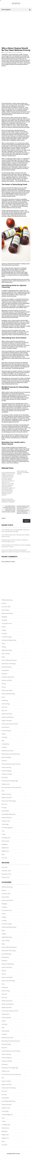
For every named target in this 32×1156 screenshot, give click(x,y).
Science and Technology (9, 801)
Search (4, 518)
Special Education (7, 817)
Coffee (3, 627)
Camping (4, 620)
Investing (4, 737)
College (4, 630)
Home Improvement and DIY (10, 724)
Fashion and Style (7, 680)
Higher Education (7, 720)
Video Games (5, 841)
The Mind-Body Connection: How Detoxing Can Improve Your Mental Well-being (8, 509)
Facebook (4, 673)
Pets (3, 791)
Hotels (3, 734)
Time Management (7, 827)
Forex (3, 697)
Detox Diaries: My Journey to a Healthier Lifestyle (23, 472)
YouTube (4, 858)
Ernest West (5, 52)
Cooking (4, 633)
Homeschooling (6, 730)
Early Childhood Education (9, 660)
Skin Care (4, 804)
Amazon (4, 603)
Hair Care (4, 707)
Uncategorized (6, 838)
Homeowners (5, 727)
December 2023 (6, 871)
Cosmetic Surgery (7, 637)
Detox (21, 52)
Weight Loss (5, 851)
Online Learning (6, 767)
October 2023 (5, 877)
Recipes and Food (7, 797)
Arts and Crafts (6, 607)
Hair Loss (4, 710)
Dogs (3, 657)
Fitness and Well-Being (8, 694)
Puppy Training (6, 794)
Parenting (4, 777)
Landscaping (5, 744)
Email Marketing (6, 667)
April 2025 (4, 867)
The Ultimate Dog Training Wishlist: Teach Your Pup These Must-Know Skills (16, 530)
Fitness (4, 687)
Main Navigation (6, 9)
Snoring (4, 807)
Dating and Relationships (9, 640)
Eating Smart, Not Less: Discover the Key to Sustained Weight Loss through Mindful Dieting (23, 510)
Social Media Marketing (8, 814)
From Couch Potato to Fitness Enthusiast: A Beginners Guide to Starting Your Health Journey (16, 551)
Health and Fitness (7, 714)
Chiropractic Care (7, 623)
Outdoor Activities (7, 774)
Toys (3, 831)
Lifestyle (4, 747)
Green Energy (6, 704)
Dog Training (5, 653)
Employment (5, 670)
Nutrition (4, 761)
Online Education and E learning (11, 764)
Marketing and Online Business (11, 754)
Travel (3, 834)
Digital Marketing (7, 650)
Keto (3, 740)
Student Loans (6, 821)
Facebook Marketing (8, 677)
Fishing (4, 684)
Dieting (4, 647)
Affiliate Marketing (7, 600)
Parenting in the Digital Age (10, 781)
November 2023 (6, 874)
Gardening (5, 700)
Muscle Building (6, 757)
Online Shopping (6, 771)
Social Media (5, 811)
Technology (5, 824)
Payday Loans (6, 784)
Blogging (4, 617)
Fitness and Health (7, 690)
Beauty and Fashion (7, 613)
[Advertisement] (16, 30)
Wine (3, 854)
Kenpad (16, 3)
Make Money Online (7, 750)
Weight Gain (5, 848)
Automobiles (5, 610)
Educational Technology (9, 663)
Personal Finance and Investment (11, 787)
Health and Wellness (8, 717)
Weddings (4, 844)
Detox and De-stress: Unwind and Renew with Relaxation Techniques (8, 500)
